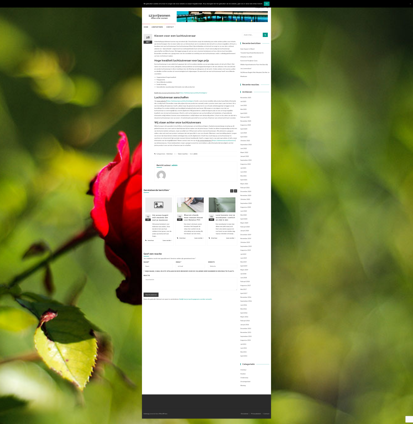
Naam (146, 262)
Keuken (243, 374)
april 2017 (243, 293)
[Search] (265, 35)
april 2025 (243, 113)
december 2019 (245, 234)
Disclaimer (244, 414)
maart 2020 (244, 223)
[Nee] (410, 4)
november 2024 (245, 121)
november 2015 (245, 332)
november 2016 (245, 297)
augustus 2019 (245, 250)
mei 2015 (243, 352)
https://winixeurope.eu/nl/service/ (223, 140)
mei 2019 (243, 262)
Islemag (146, 414)
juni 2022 (243, 148)
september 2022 (246, 144)
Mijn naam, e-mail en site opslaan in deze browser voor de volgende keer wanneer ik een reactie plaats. (189, 271)
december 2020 (245, 191)
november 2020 (245, 195)
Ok (267, 4)
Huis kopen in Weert (247, 49)
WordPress (163, 414)
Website (211, 262)
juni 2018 (243, 277)
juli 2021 (243, 168)
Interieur (169, 154)
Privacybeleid (256, 414)
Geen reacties (183, 154)
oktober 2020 (245, 199)
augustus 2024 (245, 125)
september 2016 (246, 301)
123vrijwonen (159, 15)
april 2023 (243, 137)
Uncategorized (245, 381)
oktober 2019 (245, 242)
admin (195, 154)
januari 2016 (244, 324)
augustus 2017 (245, 285)
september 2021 (246, 160)
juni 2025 (243, 105)
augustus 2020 (245, 207)
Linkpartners (157, 27)
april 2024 (243, 129)
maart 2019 (244, 270)
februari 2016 (245, 320)
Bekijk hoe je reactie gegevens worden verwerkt (195, 299)
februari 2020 (245, 227)
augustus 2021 (245, 164)
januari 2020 (244, 230)
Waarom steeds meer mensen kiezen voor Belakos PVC (193, 217)
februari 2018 (245, 281)
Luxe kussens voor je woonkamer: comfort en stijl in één (225, 217)
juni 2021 (243, 172)
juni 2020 (243, 211)
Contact (170, 27)
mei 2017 (243, 289)
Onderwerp (244, 378)
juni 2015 (243, 348)
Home (146, 27)
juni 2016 (243, 305)
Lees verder (167, 240)
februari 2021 (245, 187)
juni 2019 (243, 258)
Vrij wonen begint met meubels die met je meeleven (160, 217)
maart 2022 (244, 152)
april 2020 (243, 219)
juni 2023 (243, 133)
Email (178, 262)
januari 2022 (244, 156)
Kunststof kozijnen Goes (248, 61)
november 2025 (245, 97)
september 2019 (246, 246)
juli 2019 (243, 254)
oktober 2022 (245, 140)
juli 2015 (243, 344)
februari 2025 (245, 117)
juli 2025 (243, 101)
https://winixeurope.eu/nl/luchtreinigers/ (193, 93)
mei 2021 (243, 176)
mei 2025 (243, 109)
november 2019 (245, 238)
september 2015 (246, 336)
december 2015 (245, 328)
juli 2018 (243, 274)
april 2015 (243, 356)
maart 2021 (244, 184)
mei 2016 (243, 309)
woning (243, 385)
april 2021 (243, 180)
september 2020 (246, 203)
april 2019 (243, 266)
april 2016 (243, 313)
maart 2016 (244, 317)
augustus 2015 (245, 340)
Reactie (147, 275)
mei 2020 (243, 215)
